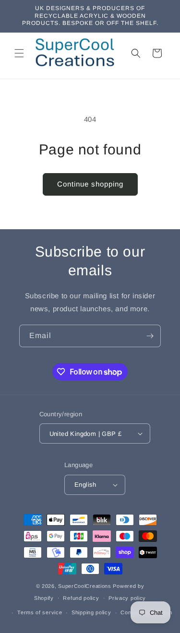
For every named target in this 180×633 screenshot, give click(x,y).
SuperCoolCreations (84, 586)
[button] (19, 53)
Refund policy (81, 598)
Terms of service (39, 612)
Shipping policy (91, 612)
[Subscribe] (149, 336)
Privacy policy (127, 598)
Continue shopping (90, 184)
